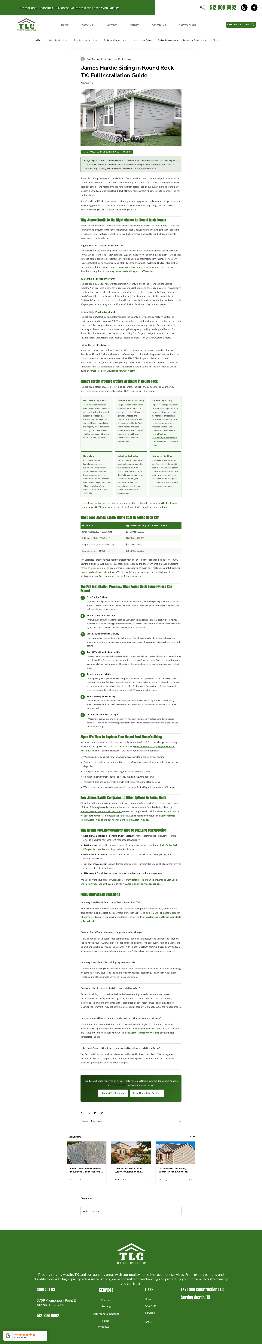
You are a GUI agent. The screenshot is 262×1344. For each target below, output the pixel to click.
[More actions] (179, 59)
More (215, 40)
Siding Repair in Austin (58, 40)
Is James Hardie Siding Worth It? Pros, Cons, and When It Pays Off (174, 1170)
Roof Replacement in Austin (86, 40)
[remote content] (131, 626)
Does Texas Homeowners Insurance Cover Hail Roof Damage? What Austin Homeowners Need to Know (85, 1170)
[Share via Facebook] (82, 1112)
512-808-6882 (223, 7)
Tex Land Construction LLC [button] (202, 1289)
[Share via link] (102, 1112)
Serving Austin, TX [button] (195, 1297)
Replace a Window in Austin (116, 40)
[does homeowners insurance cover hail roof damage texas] (86, 1152)
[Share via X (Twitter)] (88, 1112)
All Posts (39, 40)
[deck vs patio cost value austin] (131, 1152)
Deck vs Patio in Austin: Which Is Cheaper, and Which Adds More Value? (129, 1170)
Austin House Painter (143, 40)
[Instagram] (244, 7)
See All (192, 1136)
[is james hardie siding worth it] (175, 1152)
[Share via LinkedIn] (95, 1112)
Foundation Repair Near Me (195, 40)
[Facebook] (254, 7)
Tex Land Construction (168, 40)
